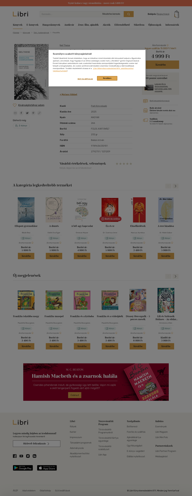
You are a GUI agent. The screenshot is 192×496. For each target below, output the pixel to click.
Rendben (107, 78)
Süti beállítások (85, 79)
